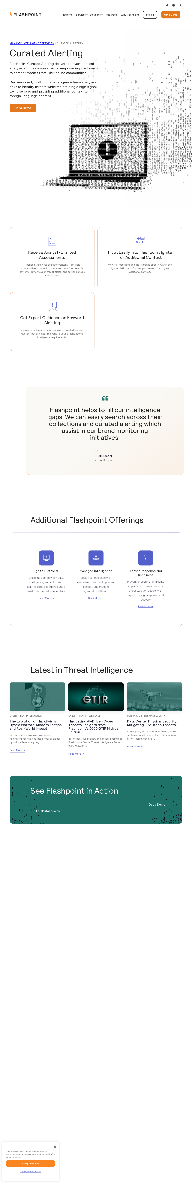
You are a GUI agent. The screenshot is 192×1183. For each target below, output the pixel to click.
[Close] (55, 1147)
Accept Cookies (30, 1163)
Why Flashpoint (130, 14)
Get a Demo (170, 14)
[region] (30, 1161)
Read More (45, 598)
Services (81, 14)
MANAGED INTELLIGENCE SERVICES (32, 43)
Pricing (150, 14)
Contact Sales (50, 811)
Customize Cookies (30, 1171)
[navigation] (111, 14)
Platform (67, 14)
